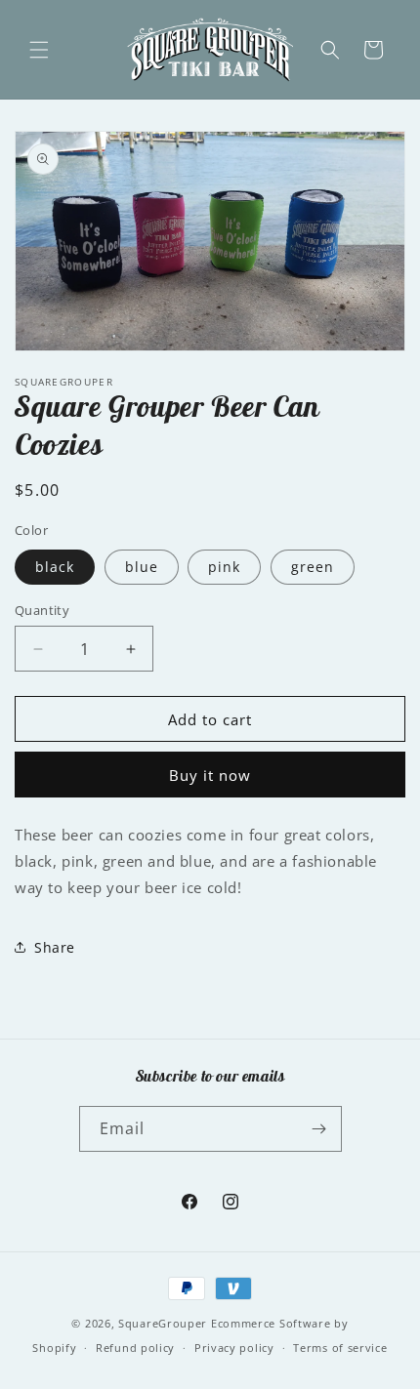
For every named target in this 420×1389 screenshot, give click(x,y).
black (54, 566)
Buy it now (210, 775)
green (312, 566)
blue (141, 566)
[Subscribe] (319, 1129)
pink (224, 566)
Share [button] (54, 947)
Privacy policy (234, 1347)
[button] (39, 49)
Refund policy (135, 1347)
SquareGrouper (162, 1323)
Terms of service (340, 1347)
